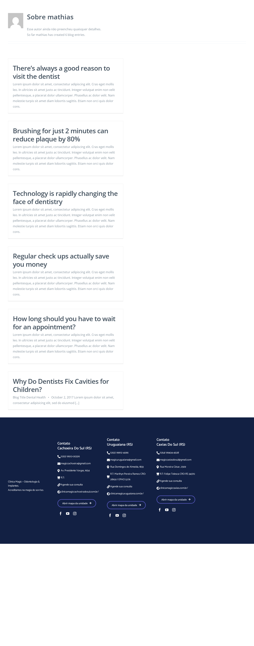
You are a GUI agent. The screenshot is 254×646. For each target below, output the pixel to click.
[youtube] (67, 513)
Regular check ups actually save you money (61, 260)
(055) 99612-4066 (119, 453)
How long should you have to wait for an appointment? (64, 322)
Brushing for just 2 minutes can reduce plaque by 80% (60, 134)
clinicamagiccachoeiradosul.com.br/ (80, 492)
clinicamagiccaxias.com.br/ (174, 488)
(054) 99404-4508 (169, 453)
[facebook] (60, 513)
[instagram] (74, 513)
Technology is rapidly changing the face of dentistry (65, 197)
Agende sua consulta (72, 485)
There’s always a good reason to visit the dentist (61, 72)
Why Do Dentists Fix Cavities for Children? (61, 385)
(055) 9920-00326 (70, 456)
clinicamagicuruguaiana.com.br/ (127, 494)
